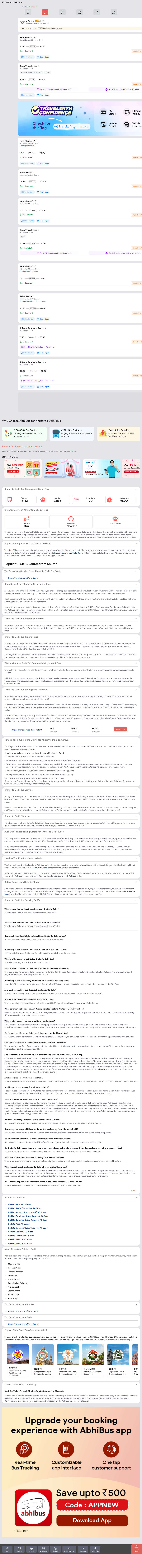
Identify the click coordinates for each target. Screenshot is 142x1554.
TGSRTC (38, 1369)
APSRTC (13, 1368)
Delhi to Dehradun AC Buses (21, 1235)
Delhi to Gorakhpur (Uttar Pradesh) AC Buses (28, 1216)
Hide (133, 1191)
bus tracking (91, 1123)
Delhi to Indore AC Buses (19, 1204)
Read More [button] (71, 451)
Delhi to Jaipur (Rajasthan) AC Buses (24, 1208)
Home (5, 446)
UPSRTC (11, 550)
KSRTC (62, 1369)
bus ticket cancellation (95, 1069)
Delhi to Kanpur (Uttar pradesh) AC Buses (27, 1212)
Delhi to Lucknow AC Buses (20, 1232)
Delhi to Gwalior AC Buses (20, 1239)
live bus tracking (40, 868)
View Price (120, 729)
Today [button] (24, 6)
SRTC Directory (119, 1340)
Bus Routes (16, 446)
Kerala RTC (90, 1369)
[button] (28, 12)
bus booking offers (12, 849)
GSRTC (112, 1369)
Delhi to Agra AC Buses (18, 1224)
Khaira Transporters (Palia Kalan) (68, 553)
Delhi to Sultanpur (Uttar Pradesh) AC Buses (28, 1220)
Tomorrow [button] (33, 6)
